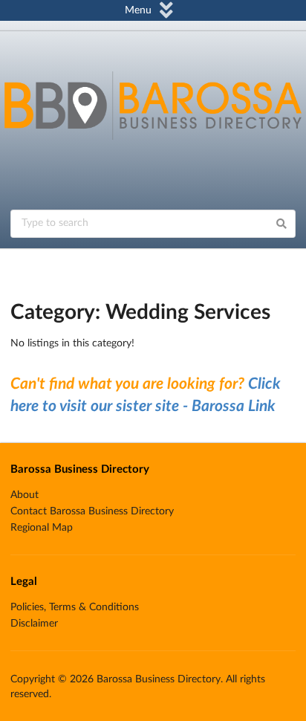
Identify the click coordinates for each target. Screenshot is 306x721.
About (24, 495)
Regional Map (41, 528)
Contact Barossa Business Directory (92, 511)
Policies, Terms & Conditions (74, 607)
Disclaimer (34, 623)
